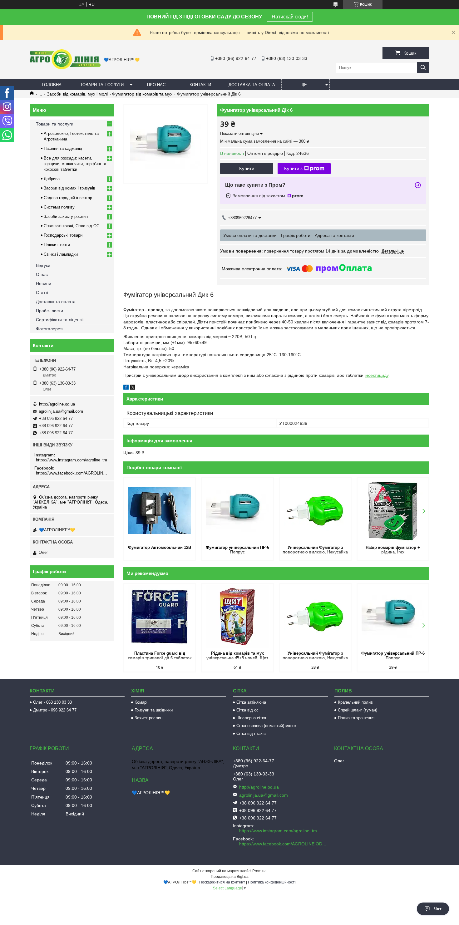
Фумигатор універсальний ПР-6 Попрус (237, 549)
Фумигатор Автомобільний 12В (159, 547)
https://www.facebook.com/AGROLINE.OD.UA (72, 473)
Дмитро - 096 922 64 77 (54, 710)
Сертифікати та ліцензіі (59, 319)
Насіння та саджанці (63, 148)
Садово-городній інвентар (68, 197)
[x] (132, 388)
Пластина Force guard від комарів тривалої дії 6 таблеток (160, 655)
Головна (52, 84)
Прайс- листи (49, 310)
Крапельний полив (355, 702)
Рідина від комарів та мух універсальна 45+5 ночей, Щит (237, 655)
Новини (43, 283)
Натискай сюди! (290, 16)
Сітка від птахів (251, 733)
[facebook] (126, 388)
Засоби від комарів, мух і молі (77, 93)
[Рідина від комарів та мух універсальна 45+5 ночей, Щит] (237, 616)
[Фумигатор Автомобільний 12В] (160, 511)
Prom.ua (259, 871)
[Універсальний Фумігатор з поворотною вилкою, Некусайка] (315, 511)
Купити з (293, 168)
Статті (42, 292)
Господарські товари (63, 235)
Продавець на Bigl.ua (230, 876)
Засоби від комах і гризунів (69, 188)
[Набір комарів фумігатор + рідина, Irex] (393, 511)
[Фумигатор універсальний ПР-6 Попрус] (237, 511)
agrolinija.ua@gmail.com (61, 411)
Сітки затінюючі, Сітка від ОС (71, 226)
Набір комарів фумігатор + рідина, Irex (393, 549)
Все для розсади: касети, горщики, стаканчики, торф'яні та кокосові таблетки (75, 164)
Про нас (156, 84)
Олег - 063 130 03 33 (52, 702)
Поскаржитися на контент (222, 882)
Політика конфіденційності (272, 882)
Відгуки (43, 265)
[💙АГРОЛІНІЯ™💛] (65, 67)
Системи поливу (59, 207)
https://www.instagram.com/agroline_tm (71, 460)
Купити (246, 168)
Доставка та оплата (252, 84)
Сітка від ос (247, 710)
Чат (438, 908)
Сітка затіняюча (251, 702)
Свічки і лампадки (61, 254)
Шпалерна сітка (251, 718)
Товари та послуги (102, 84)
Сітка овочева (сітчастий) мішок (266, 725)
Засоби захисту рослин (66, 216)
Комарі (141, 702)
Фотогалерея (49, 328)
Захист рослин (148, 718)
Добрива (52, 178)
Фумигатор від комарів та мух (142, 93)
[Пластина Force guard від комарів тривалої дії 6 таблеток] (160, 616)
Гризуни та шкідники (154, 710)
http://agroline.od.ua (57, 404)
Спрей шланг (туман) (357, 710)
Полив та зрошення (356, 718)
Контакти (200, 84)
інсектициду (376, 375)
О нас (42, 274)
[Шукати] (423, 67)
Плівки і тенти (57, 244)
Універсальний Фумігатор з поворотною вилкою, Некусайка (315, 549)
